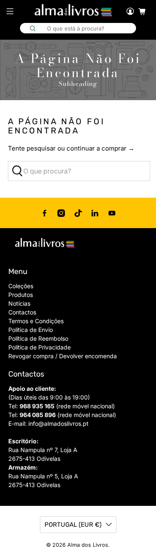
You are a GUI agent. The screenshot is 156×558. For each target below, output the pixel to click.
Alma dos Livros (87, 545)
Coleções (20, 285)
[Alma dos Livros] (74, 10)
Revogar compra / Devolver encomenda (62, 355)
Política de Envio (30, 329)
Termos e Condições (36, 320)
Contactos (22, 312)
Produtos (20, 294)
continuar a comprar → (100, 148)
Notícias (19, 303)
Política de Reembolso (38, 338)
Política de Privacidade (39, 347)
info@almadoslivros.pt (58, 423)
